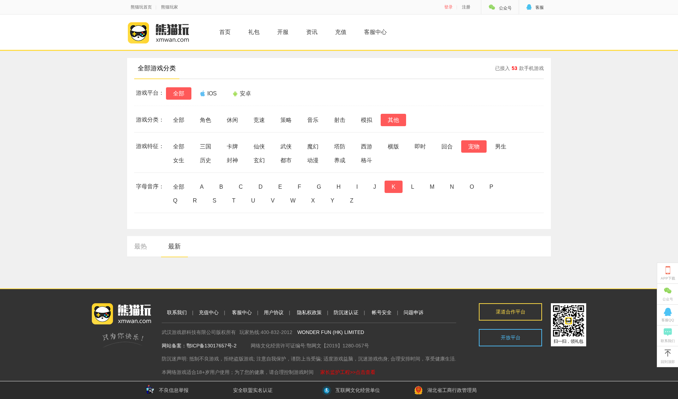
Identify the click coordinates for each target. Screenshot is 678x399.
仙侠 (259, 146)
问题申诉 (413, 312)
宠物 (474, 146)
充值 (340, 32)
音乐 (313, 120)
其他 (393, 120)
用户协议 (274, 312)
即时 (420, 146)
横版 (393, 146)
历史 (205, 160)
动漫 (313, 160)
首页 (225, 32)
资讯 (311, 32)
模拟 (366, 120)
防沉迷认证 (346, 312)
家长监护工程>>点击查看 (347, 372)
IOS (212, 93)
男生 (500, 146)
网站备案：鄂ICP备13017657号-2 (199, 345)
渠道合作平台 (510, 312)
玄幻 (259, 160)
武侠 (286, 146)
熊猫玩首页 (141, 7)
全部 (178, 93)
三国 (205, 146)
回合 (447, 146)
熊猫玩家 (169, 7)
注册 (466, 7)
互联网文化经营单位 (357, 390)
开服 (283, 32)
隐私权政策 (309, 312)
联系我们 (177, 312)
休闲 (232, 120)
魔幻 (313, 146)
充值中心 (209, 312)
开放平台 (511, 337)
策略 (286, 120)
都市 (286, 160)
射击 (339, 120)
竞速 (259, 120)
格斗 (366, 160)
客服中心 (375, 32)
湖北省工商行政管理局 (452, 390)
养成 (339, 160)
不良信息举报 (174, 390)
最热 (140, 246)
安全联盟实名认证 (253, 390)
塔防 (339, 146)
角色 (205, 120)
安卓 (245, 93)
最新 (174, 246)
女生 (178, 160)
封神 (232, 160)
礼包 (254, 32)
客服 (535, 7)
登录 (448, 7)
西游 (366, 146)
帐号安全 (382, 312)
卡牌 (232, 146)
